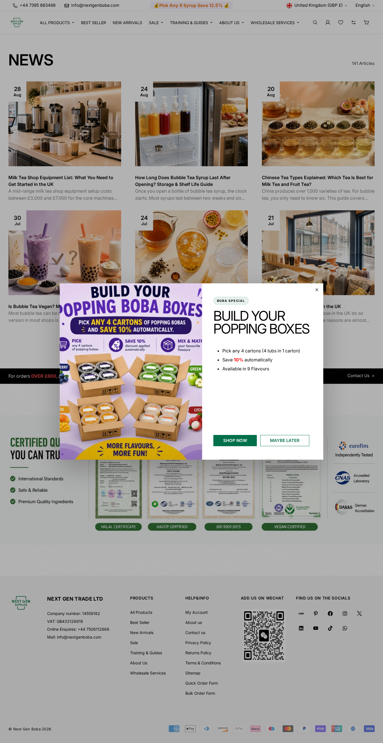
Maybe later (284, 440)
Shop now (235, 440)
